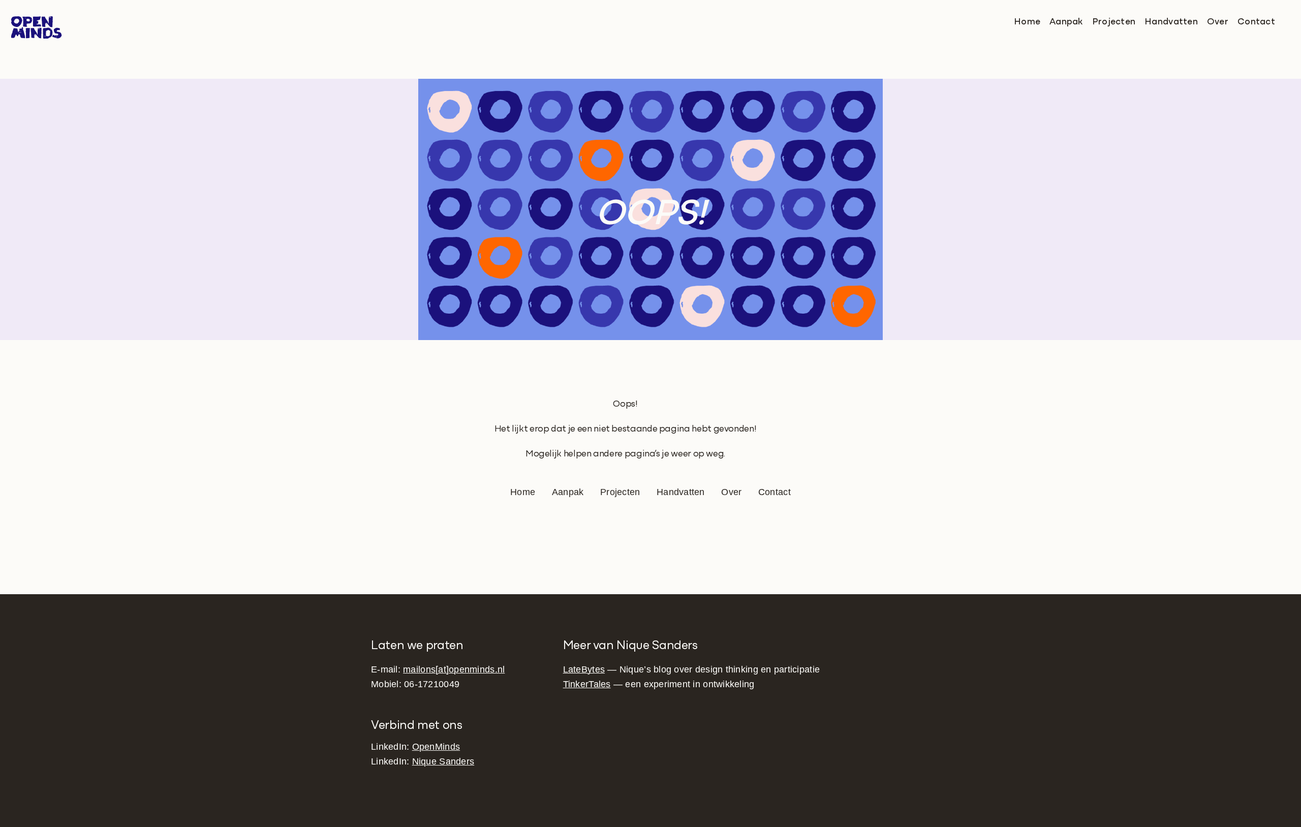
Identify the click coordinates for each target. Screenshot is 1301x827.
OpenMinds (436, 747)
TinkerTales (587, 684)
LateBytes (584, 669)
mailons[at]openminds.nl (454, 669)
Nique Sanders (443, 761)
